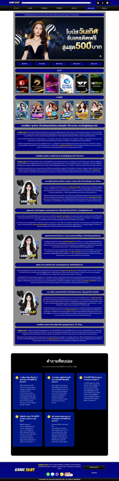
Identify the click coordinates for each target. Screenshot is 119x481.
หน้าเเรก (16, 8)
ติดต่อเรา (44, 8)
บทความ (74, 8)
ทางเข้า (30, 8)
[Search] (90, 3)
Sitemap (94, 473)
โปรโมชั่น (59, 8)
